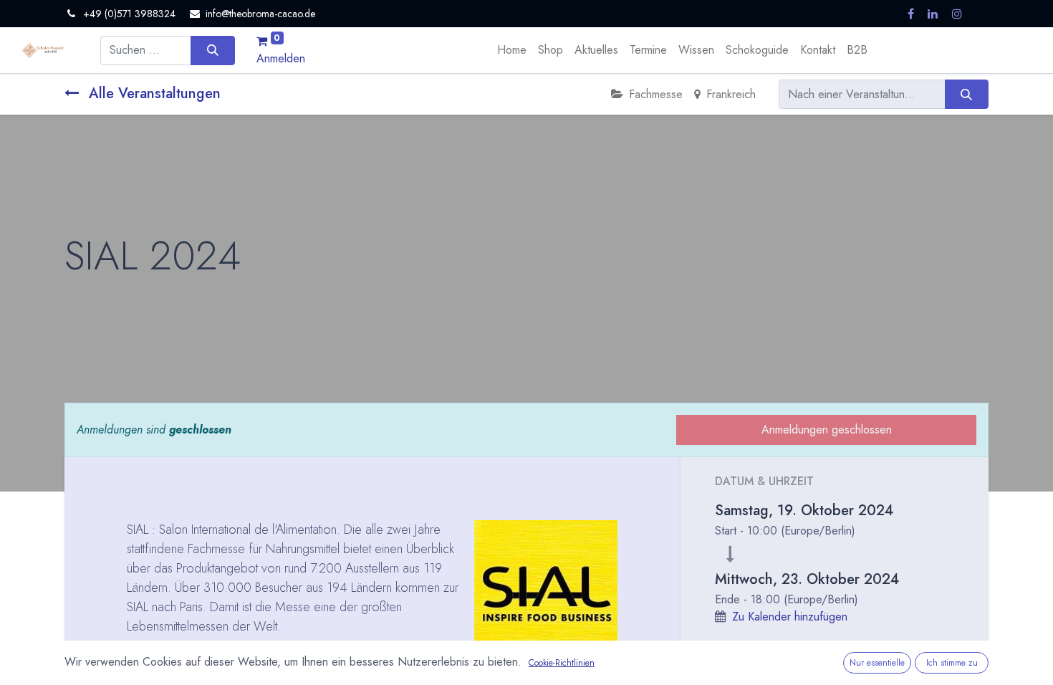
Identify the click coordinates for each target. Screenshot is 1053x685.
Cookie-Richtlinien (562, 662)
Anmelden (280, 58)
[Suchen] (212, 50)
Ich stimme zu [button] (952, 662)
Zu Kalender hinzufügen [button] (789, 616)
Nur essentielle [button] (877, 662)
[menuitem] (511, 50)
